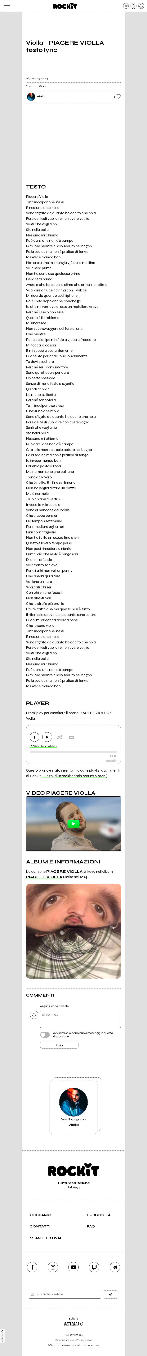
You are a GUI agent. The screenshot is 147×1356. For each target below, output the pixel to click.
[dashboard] (141, 6)
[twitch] (94, 1267)
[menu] (6, 6)
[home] (65, 6)
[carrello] (126, 6)
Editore (71, 1320)
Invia (59, 1045)
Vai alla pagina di (73, 1122)
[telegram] (115, 1267)
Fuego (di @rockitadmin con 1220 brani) (74, 776)
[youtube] (73, 1267)
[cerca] (133, 6)
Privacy (2, 1337)
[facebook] (32, 1267)
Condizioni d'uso (64, 1340)
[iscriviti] (110, 1294)
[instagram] (53, 1267)
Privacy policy (84, 1340)
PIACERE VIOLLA (43, 746)
